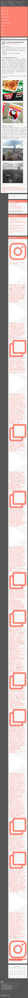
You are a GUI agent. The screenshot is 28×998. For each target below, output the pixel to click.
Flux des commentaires (6, 987)
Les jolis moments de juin (15, 42)
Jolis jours (4, 20)
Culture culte (5, 14)
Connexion (4, 984)
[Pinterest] (10, 211)
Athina (10, 135)
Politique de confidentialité (15, 207)
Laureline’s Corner (18, 135)
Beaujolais (16, 187)
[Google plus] (19, 211)
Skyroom (8, 189)
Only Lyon (21, 127)
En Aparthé (20, 187)
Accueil (4, 8)
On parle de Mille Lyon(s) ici (16, 206)
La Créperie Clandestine (14, 188)
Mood (3, 32)
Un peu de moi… (13, 204)
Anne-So (17, 43)
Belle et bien (5, 11)
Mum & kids (4, 35)
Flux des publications (6, 985)
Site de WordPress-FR (6, 989)
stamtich (12, 189)
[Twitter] (13, 211)
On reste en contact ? (14, 203)
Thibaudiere (16, 189)
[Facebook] (16, 211)
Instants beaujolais (5, 188)
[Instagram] (21, 211)
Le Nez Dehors (5, 17)
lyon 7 (21, 188)
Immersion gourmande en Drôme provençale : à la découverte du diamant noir (18, 222)
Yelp (20, 189)
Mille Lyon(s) (6, 995)
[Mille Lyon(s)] (13, 5)
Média (3, 26)
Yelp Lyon (23, 189)
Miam (3, 29)
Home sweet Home (6, 23)
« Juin (10, 976)
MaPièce (24, 188)
